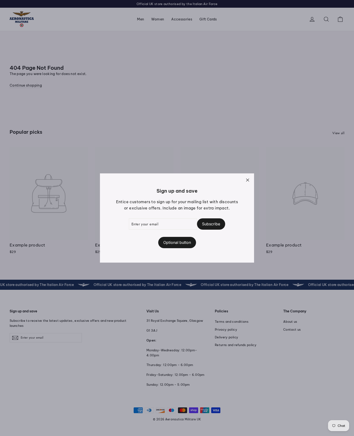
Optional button (177, 242)
